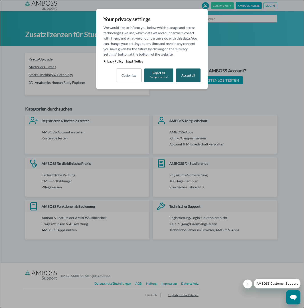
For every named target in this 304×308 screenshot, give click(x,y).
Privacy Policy (113, 61)
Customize (129, 75)
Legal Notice (134, 61)
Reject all (159, 75)
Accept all (188, 75)
